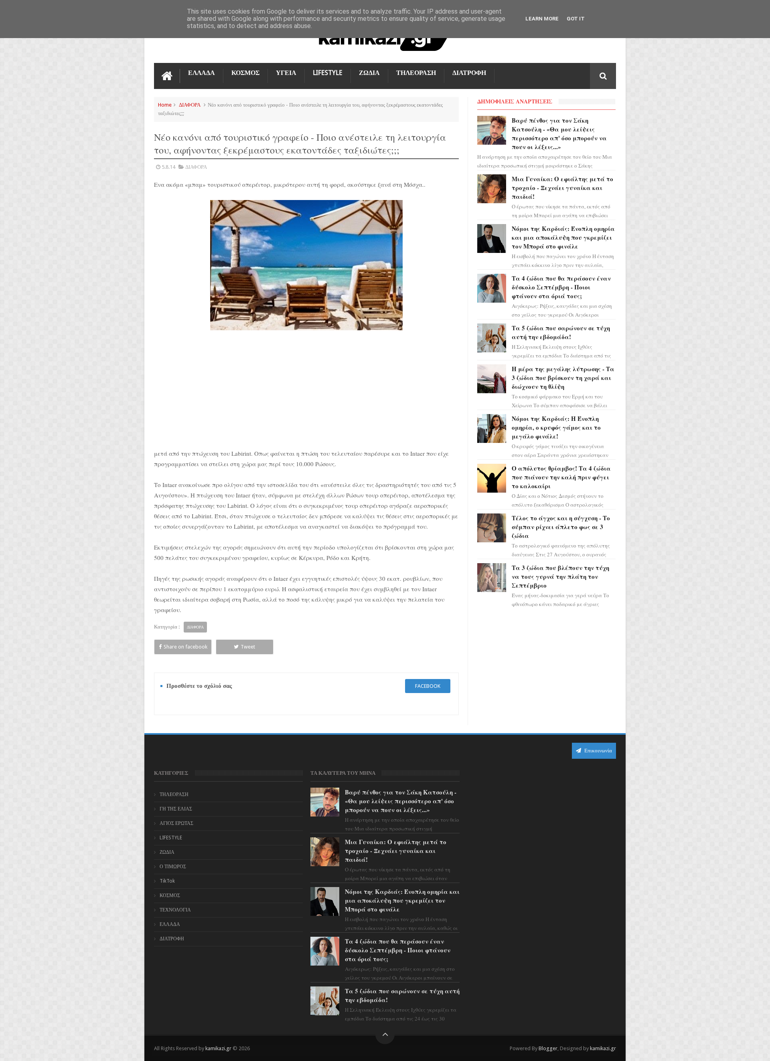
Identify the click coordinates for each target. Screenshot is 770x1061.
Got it (576, 19)
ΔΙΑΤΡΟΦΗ (469, 73)
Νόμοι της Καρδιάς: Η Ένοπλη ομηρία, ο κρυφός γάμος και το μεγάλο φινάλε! (556, 427)
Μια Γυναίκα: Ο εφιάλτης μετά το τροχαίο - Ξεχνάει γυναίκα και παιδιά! (562, 187)
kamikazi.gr (218, 1048)
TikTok (167, 881)
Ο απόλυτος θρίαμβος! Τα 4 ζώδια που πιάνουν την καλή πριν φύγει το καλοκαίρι (561, 477)
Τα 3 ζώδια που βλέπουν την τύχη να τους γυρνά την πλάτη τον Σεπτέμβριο (560, 576)
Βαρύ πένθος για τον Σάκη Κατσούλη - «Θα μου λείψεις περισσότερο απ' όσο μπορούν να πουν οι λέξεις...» (559, 133)
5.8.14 (168, 167)
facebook (427, 686)
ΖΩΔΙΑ (369, 73)
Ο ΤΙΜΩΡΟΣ (173, 866)
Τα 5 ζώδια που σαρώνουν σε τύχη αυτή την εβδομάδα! (561, 332)
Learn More (542, 19)
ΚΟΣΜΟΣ (245, 73)
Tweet (248, 647)
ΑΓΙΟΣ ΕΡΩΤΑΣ (176, 823)
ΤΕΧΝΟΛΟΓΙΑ (175, 910)
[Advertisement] (306, 389)
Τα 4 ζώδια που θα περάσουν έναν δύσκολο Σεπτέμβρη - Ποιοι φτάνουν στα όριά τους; (561, 287)
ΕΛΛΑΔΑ (201, 73)
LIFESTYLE (327, 73)
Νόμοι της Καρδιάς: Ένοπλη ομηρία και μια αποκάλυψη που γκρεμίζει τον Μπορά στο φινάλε (563, 237)
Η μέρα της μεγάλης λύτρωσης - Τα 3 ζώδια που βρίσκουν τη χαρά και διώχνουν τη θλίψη (563, 377)
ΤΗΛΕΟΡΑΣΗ (416, 73)
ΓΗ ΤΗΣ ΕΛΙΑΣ (176, 809)
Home (165, 105)
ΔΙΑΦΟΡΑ (190, 105)
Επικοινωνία (597, 751)
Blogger (548, 1048)
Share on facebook (185, 647)
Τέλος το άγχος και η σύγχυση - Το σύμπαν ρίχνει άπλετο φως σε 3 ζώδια (561, 526)
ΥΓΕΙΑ (286, 73)
